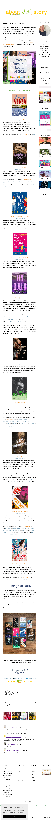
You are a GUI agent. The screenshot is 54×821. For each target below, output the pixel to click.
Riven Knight (24, 423)
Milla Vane (7, 695)
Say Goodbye (27, 481)
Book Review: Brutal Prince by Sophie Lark (45, 156)
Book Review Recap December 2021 (29, 704)
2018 (8, 183)
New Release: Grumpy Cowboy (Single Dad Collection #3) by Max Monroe (45, 145)
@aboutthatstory (33, 801)
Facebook (6, 678)
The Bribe (11, 320)
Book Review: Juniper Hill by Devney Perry (9, 704)
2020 (17, 136)
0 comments (31, 692)
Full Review (22, 120)
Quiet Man (13, 183)
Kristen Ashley (7, 693)
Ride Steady (8, 181)
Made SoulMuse (47, 817)
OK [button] (14, 816)
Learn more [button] (20, 812)
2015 (25, 181)
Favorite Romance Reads (20, 771)
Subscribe (44, 86)
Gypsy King (8, 318)
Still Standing (12, 534)
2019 (11, 136)
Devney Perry (8, 690)
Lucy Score (11, 694)
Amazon (17, 120)
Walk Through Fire (17, 181)
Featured (20, 774)
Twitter (11, 678)
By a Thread (27, 136)
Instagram (33, 678)
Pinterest (22, 678)
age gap (20, 776)
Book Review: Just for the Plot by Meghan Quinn (45, 122)
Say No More (13, 481)
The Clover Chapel (24, 316)
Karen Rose (10, 692)
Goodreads (16, 678)
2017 (18, 316)
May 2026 (33, 779)
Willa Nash (11, 696)
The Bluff (20, 321)
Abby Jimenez (9, 689)
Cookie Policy (31, 817)
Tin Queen (12, 321)
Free (10, 185)
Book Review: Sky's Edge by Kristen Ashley (45, 189)
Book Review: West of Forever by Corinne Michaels (45, 178)
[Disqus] (19, 742)
